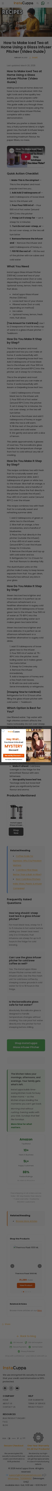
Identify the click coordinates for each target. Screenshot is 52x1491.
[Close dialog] (3, 731)
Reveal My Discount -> (14, 755)
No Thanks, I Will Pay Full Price (13, 759)
